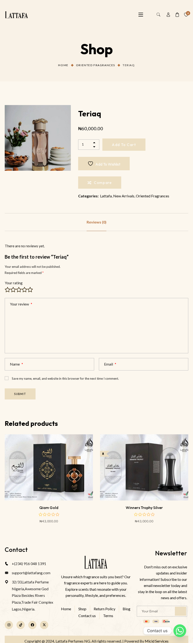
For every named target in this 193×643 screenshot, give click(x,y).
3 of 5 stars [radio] (19, 290)
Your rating (14, 283)
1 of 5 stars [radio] (7, 290)
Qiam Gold (48, 507)
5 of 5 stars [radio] (30, 290)
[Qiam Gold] (49, 467)
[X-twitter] (44, 625)
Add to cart (124, 144)
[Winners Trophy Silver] (144, 467)
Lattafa (106, 196)
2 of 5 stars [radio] (13, 290)
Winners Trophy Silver (144, 507)
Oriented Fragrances (95, 65)
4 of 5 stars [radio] (24, 290)
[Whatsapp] (179, 630)
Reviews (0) (96, 222)
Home (63, 65)
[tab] (96, 222)
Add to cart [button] (49, 487)
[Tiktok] (20, 625)
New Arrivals (123, 196)
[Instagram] (9, 625)
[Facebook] (32, 625)
